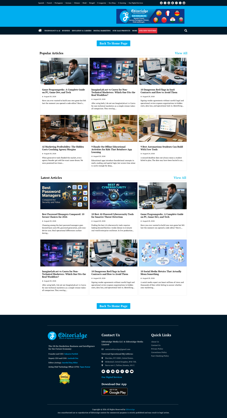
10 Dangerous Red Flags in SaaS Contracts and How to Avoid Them (159, 91)
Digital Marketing (102, 30)
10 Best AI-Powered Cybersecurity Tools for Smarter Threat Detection (112, 215)
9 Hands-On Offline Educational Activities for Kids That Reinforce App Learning (111, 149)
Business (66, 30)
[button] (186, 31)
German (68, 3)
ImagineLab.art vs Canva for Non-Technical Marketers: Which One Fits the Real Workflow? (113, 92)
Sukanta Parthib (71, 354)
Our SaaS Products (121, 30)
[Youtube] (184, 3)
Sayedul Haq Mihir (70, 362)
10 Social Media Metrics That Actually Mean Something (161, 273)
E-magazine (101, 3)
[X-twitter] (165, 3)
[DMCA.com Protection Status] (64, 383)
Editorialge (130, 409)
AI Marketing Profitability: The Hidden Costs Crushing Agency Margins (63, 148)
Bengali (92, 3)
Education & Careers (82, 30)
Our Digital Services (136, 3)
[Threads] (180, 3)
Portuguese (59, 3)
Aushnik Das (73, 358)
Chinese (77, 3)
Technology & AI (52, 30)
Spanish (41, 3)
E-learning (122, 3)
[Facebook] (161, 3)
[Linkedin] (172, 3)
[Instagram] (176, 3)
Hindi (85, 3)
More (134, 30)
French (49, 3)
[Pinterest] (169, 3)
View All (181, 53)
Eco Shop (112, 3)
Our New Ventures (147, 30)
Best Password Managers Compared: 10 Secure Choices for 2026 (63, 215)
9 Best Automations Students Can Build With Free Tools (162, 148)
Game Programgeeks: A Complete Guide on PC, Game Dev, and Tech (63, 91)
